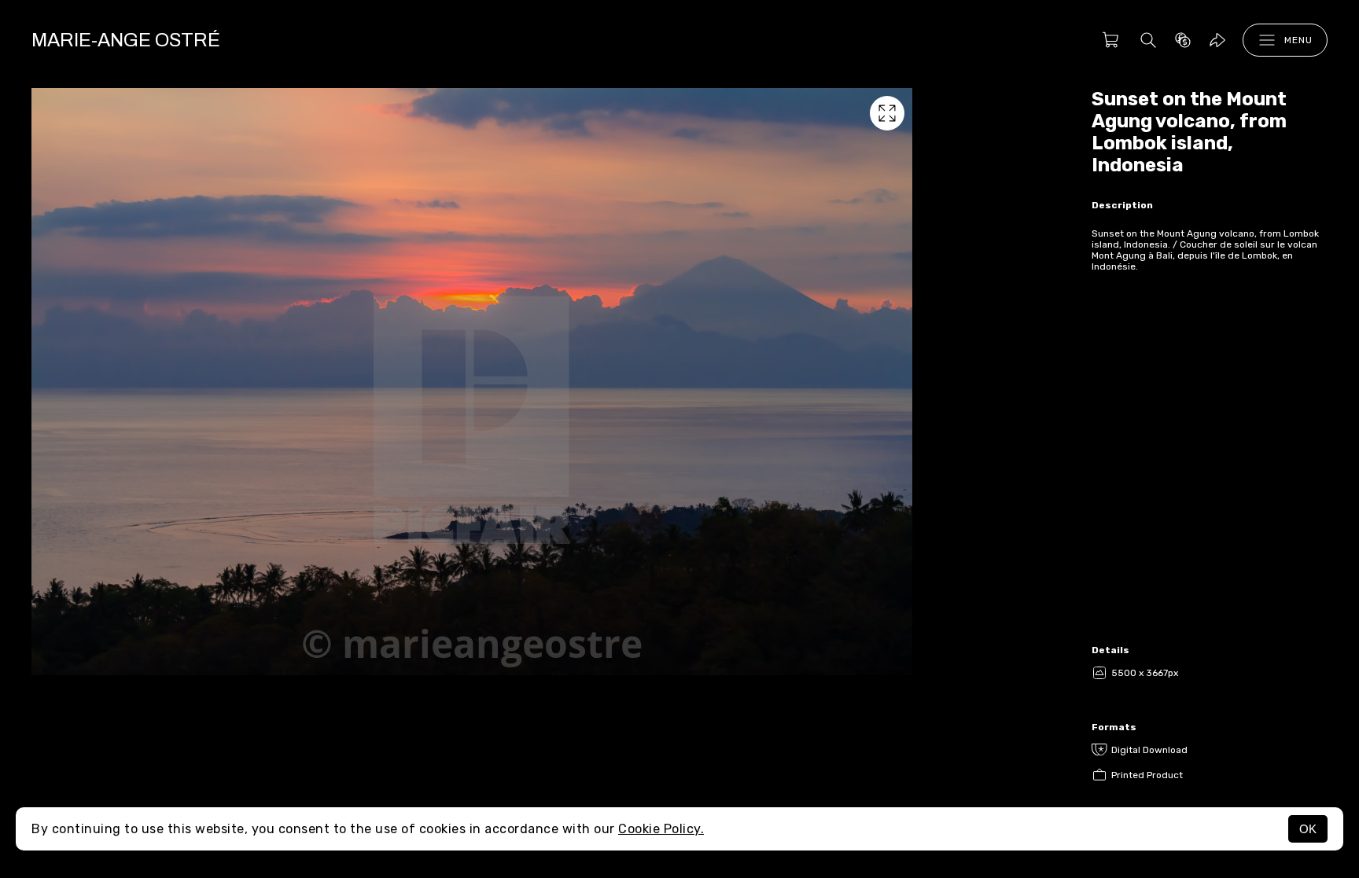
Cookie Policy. (661, 828)
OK (1308, 829)
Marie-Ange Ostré (125, 40)
